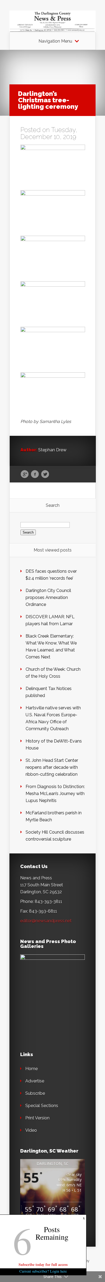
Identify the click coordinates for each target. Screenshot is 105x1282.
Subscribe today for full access (43, 1264)
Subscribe (35, 1093)
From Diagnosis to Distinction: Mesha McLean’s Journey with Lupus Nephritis (55, 793)
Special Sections (41, 1105)
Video (31, 1130)
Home (31, 1068)
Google (24, 474)
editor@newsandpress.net (46, 920)
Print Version (37, 1117)
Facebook (35, 474)
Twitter (45, 474)
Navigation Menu (55, 41)
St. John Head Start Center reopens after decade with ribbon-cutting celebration (52, 767)
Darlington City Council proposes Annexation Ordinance (48, 597)
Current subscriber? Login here (43, 1271)
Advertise (34, 1081)
